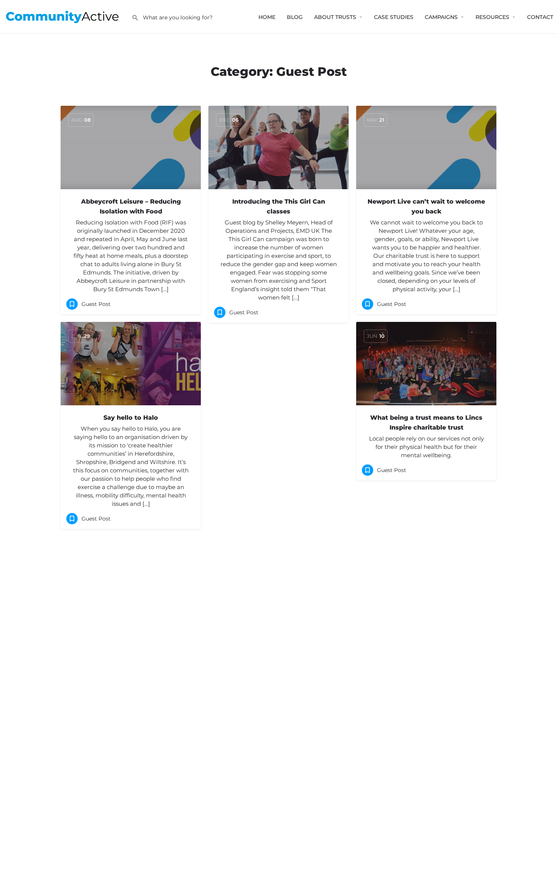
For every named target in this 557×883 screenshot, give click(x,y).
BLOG (295, 17)
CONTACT (540, 17)
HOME (266, 17)
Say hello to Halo (130, 417)
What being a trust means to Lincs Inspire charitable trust (426, 422)
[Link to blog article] (131, 147)
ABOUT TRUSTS (335, 17)
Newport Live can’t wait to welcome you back (426, 206)
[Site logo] (66, 16)
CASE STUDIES (393, 17)
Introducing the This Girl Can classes (278, 206)
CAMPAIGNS (441, 17)
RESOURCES (492, 17)
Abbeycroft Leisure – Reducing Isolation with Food (131, 206)
